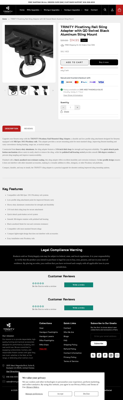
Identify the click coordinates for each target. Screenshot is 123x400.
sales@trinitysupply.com (16, 381)
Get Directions (13, 371)
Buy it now (104, 62)
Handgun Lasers (46, 336)
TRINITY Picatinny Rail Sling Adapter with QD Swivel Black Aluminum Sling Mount (42, 19)
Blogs (66, 336)
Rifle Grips (44, 345)
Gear (41, 328)
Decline (86, 394)
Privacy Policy (70, 357)
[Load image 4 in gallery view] (44, 90)
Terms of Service (71, 361)
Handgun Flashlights (48, 332)
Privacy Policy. (33, 387)
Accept (60, 394)
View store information (73, 95)
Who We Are (69, 332)
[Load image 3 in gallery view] (34, 90)
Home (4, 19)
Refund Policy (70, 349)
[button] (34, 10)
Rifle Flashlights (46, 340)
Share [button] (66, 111)
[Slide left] (5, 90)
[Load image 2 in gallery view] (23, 90)
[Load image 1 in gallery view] (13, 90)
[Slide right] (53, 90)
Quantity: (65, 102)
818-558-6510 (12, 377)
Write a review (79, 285)
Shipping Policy (70, 345)
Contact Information (73, 353)
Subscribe (98, 343)
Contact (67, 328)
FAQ (65, 340)
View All (42, 349)
